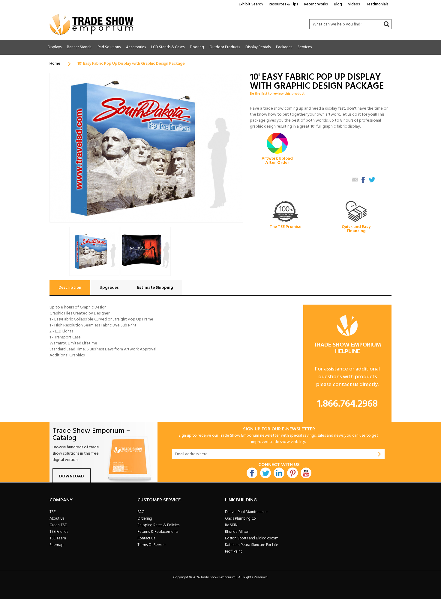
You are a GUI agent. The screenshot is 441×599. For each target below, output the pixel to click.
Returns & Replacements (157, 532)
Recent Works (316, 4)
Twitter (265, 473)
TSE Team (58, 538)
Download (71, 476)
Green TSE (58, 525)
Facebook (252, 473)
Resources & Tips (283, 4)
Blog (338, 4)
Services (305, 47)
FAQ (141, 512)
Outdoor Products (224, 47)
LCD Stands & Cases (167, 47)
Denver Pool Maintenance (246, 512)
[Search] (386, 24)
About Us (57, 518)
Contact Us (146, 538)
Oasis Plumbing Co (240, 518)
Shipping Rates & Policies (158, 525)
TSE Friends (59, 532)
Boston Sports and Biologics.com (251, 538)
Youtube (306, 473)
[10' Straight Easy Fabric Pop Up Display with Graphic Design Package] (94, 251)
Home (55, 63)
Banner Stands (79, 47)
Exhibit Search (251, 4)
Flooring (197, 47)
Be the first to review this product (277, 94)
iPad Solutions (109, 47)
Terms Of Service (151, 545)
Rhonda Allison (237, 532)
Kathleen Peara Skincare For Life (251, 545)
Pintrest (292, 473)
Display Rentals (258, 47)
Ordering (144, 518)
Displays (55, 47)
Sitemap (57, 545)
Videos (354, 4)
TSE (53, 512)
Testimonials (377, 4)
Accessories (136, 47)
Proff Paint (233, 551)
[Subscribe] (379, 454)
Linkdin (279, 473)
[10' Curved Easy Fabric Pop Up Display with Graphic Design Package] (146, 251)
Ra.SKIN (231, 525)
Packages (284, 47)
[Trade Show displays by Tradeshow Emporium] (92, 24)
